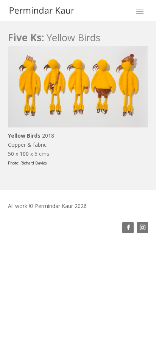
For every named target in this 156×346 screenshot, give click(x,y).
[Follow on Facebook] (128, 227)
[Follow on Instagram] (142, 227)
